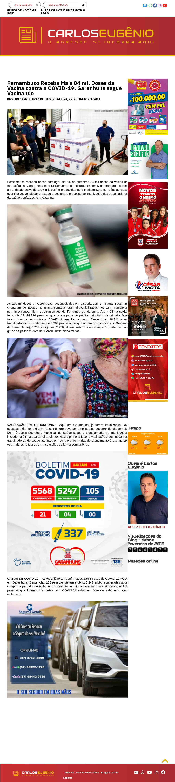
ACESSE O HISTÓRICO (146, 527)
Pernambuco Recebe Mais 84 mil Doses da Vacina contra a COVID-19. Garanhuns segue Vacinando (64, 88)
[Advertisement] (67, 730)
